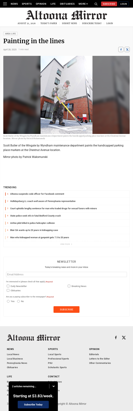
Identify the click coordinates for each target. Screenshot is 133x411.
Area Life (10, 34)
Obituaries (67, 3)
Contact (54, 376)
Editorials (94, 354)
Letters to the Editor (99, 358)
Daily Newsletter (19, 286)
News (14, 3)
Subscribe (109, 4)
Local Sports (54, 354)
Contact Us (54, 390)
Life (53, 3)
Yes (12, 301)
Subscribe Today (92, 23)
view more (65, 244)
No (22, 301)
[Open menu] (5, 4)
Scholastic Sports (57, 367)
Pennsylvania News (17, 363)
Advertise (53, 386)
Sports (27, 3)
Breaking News (79, 286)
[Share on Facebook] (120, 49)
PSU (50, 363)
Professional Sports (58, 358)
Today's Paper (49, 23)
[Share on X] (127, 49)
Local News (13, 354)
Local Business (15, 358)
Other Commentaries (100, 363)
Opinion (41, 3)
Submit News (69, 23)
